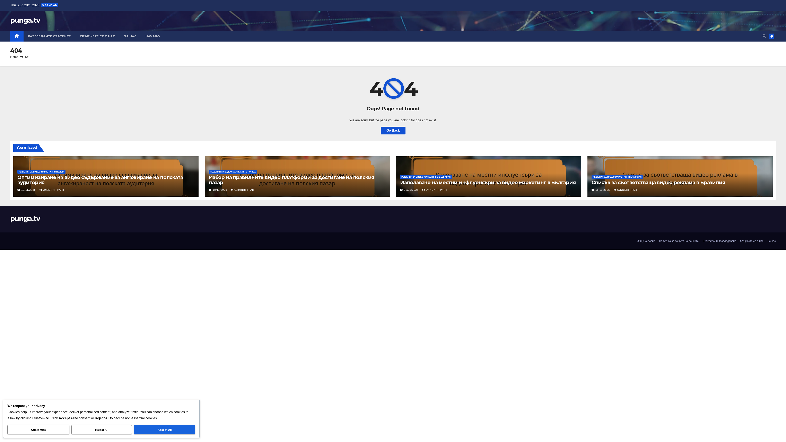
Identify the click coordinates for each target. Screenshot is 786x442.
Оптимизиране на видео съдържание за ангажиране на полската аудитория (100, 179)
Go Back (393, 130)
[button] (764, 36)
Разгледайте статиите (49, 36)
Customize (38, 429)
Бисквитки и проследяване (719, 240)
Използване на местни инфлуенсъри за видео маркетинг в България (488, 182)
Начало (153, 36)
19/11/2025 (29, 189)
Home (14, 57)
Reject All (101, 429)
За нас (130, 36)
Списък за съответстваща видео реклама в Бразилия (658, 182)
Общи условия (646, 240)
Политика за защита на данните (679, 240)
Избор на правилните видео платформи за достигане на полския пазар (291, 179)
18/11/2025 (220, 189)
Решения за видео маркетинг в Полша (41, 172)
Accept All (165, 429)
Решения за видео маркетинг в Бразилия (617, 177)
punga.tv (25, 20)
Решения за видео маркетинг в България (426, 177)
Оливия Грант (53, 189)
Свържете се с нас (97, 36)
